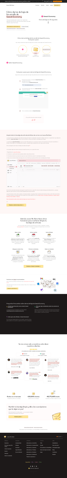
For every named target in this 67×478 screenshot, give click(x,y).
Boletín (54, 454)
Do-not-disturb (18, 452)
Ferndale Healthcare (48, 195)
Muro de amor (55, 445)
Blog (53, 449)
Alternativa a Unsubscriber (32, 445)
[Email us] (34, 466)
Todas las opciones (30, 456)
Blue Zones (41, 195)
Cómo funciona (8, 448)
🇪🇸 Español (59, 436)
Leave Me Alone (10, 5)
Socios (6, 451)
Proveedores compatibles (46, 447)
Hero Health (12, 196)
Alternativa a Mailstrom (31, 454)
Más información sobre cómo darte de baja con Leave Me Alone (21, 199)
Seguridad (27, 462)
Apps (41, 452)
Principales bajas (56, 447)
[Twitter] (30, 466)
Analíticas (54, 452)
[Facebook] (32, 466)
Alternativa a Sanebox (31, 452)
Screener (17, 447)
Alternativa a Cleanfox (31, 447)
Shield (22, 226)
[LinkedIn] (36, 466)
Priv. (33, 462)
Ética (40, 462)
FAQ (41, 443)
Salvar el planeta (8, 455)
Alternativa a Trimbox (31, 449)
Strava (18, 196)
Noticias (6, 453)
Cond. (36, 462)
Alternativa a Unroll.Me (31, 443)
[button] (37, 5)
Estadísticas (55, 443)
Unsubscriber (18, 443)
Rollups (18, 226)
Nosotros (7, 443)
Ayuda (41, 445)
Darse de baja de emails (45, 449)
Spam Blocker (18, 449)
